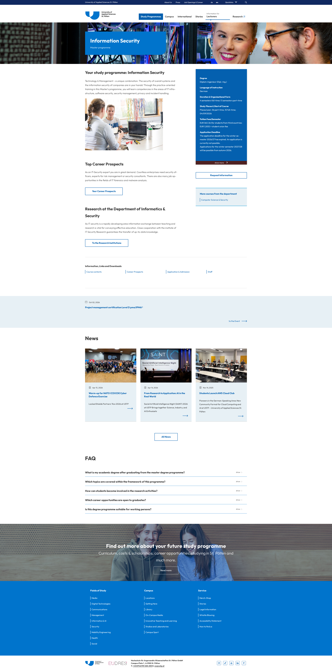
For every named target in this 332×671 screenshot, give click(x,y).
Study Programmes (151, 16)
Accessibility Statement (210, 621)
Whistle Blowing (206, 615)
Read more (166, 570)
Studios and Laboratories (157, 626)
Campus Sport (152, 632)
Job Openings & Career (193, 2)
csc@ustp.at (159, 666)
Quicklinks (229, 2)
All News (166, 436)
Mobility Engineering (101, 632)
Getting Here (151, 603)
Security (95, 626)
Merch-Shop (205, 598)
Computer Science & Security (214, 200)
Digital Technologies (101, 603)
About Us (168, 2)
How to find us (205, 626)
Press (178, 2)
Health (95, 638)
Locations (150, 598)
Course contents (94, 271)
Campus (169, 16)
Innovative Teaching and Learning (161, 621)
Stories (199, 16)
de (212, 2)
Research (238, 16)
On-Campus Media (154, 615)
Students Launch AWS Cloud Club (216, 393)
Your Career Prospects (104, 191)
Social (94, 643)
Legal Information (207, 609)
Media (94, 598)
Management (98, 615)
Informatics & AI (99, 621)
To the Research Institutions (106, 242)
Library (149, 609)
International (185, 16)
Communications (99, 609)
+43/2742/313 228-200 (142, 666)
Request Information (221, 175)
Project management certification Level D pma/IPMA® (114, 307)
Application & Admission (178, 271)
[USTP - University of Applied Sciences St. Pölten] (101, 13)
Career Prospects (135, 271)
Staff (210, 271)
